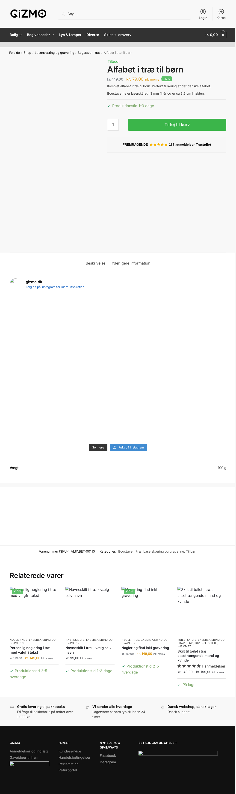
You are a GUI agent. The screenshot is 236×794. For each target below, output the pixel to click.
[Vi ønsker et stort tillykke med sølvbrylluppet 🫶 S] (30, 328)
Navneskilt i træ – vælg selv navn (88, 650)
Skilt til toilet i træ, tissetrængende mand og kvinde (198, 655)
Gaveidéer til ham (24, 757)
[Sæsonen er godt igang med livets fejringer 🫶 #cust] (118, 316)
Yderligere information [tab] (131, 263)
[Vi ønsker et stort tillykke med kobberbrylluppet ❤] (30, 398)
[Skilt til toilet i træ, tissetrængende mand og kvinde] (202, 611)
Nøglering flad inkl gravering (145, 648)
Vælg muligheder (201, 692)
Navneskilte (74, 639)
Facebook (108, 755)
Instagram (108, 762)
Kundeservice (70, 751)
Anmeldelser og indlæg (29, 751)
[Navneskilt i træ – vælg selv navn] (90, 611)
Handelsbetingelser (75, 757)
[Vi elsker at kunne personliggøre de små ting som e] (162, 328)
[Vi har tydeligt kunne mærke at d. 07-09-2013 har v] (205, 336)
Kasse (221, 18)
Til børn (191, 551)
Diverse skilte (206, 643)
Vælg (34, 684)
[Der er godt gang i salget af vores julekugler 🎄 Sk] (118, 410)
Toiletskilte (186, 639)
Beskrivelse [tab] (95, 263)
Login (203, 18)
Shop (27, 52)
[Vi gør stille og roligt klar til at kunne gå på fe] (74, 328)
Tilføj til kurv (177, 124)
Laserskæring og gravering (54, 52)
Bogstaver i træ (89, 52)
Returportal (68, 770)
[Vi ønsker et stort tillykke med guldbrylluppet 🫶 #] (74, 395)
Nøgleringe (18, 639)
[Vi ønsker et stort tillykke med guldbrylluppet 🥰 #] (205, 395)
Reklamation (69, 764)
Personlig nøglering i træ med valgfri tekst (30, 650)
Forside (14, 52)
